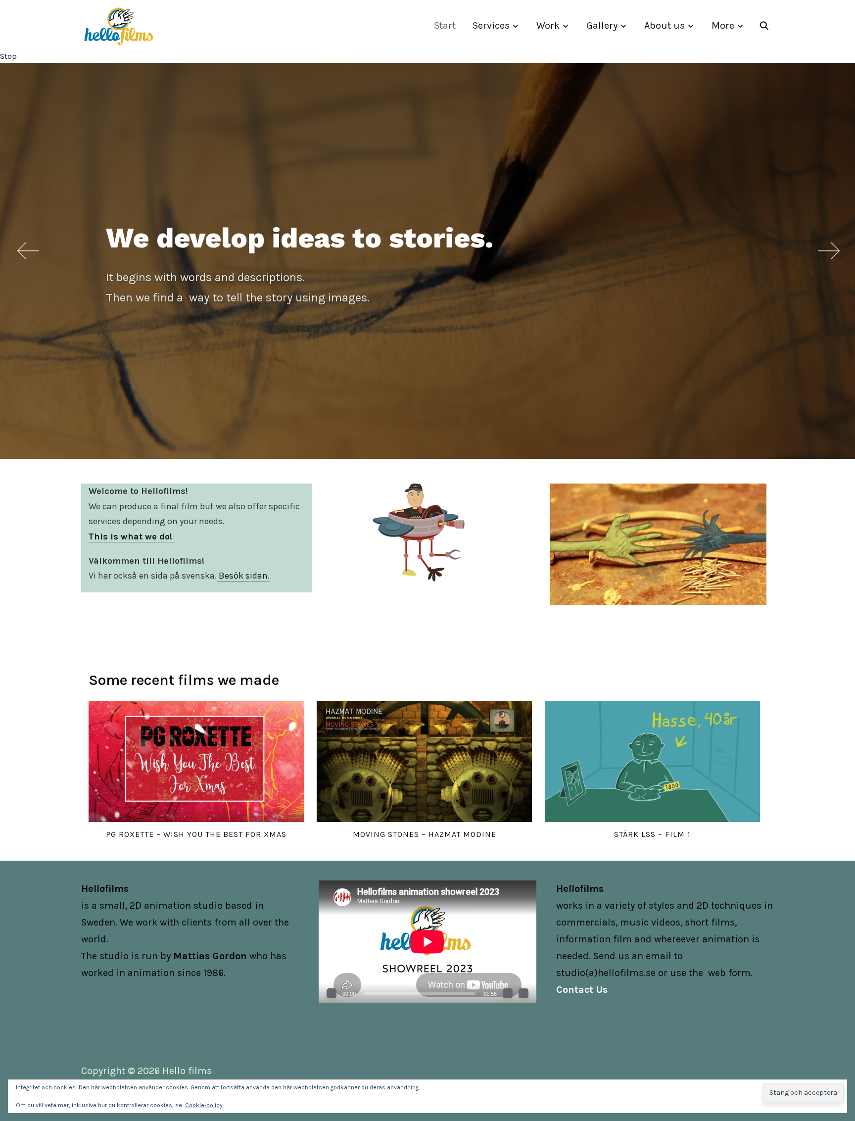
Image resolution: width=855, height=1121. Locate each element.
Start (445, 25)
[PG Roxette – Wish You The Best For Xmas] (196, 761)
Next (828, 250)
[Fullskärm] (523, 993)
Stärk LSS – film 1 (652, 834)
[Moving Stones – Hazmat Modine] (424, 761)
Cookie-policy (204, 1105)
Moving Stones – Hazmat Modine (424, 834)
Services (491, 25)
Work (548, 25)
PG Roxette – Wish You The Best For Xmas (196, 834)
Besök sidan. (243, 575)
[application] (427, 941)
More (723, 25)
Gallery (602, 25)
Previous (27, 250)
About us (664, 25)
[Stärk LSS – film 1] (652, 761)
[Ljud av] (508, 993)
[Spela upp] (331, 993)
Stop (8, 56)
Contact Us (582, 989)
